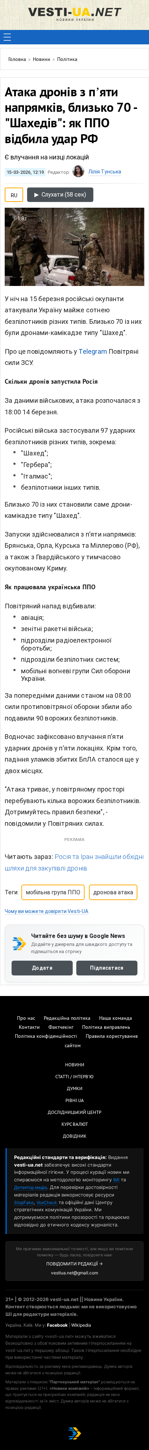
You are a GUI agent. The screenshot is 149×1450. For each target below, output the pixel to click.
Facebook (57, 1325)
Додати (42, 968)
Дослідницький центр (74, 1113)
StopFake (24, 1202)
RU (14, 194)
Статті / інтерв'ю (74, 1077)
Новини (74, 1065)
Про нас (26, 1018)
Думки (74, 1089)
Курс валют (74, 1125)
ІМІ (116, 1179)
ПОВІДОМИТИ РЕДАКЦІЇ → (74, 1263)
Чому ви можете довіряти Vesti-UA (46, 911)
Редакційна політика (67, 1018)
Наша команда (115, 1018)
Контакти (29, 1027)
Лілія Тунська (104, 172)
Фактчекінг (60, 1027)
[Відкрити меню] (7, 37)
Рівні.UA (74, 1101)
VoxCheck (47, 1202)
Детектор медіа (30, 1187)
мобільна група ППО (53, 892)
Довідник (74, 1137)
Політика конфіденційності (46, 1036)
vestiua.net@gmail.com (74, 1272)
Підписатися (106, 968)
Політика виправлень (106, 1027)
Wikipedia (81, 1325)
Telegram (92, 351)
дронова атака (113, 892)
